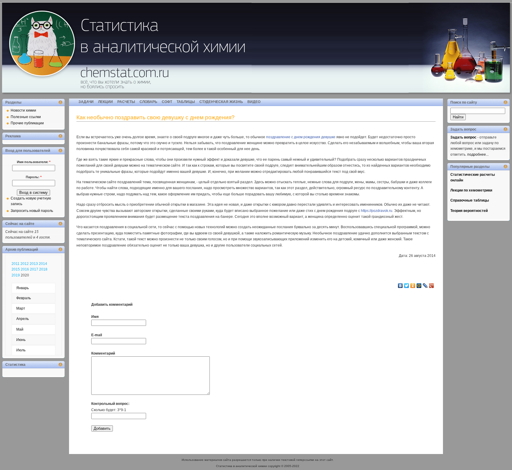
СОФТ (167, 102)
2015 (16, 269)
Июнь (20, 340)
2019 (16, 275)
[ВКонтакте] (400, 285)
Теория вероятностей (469, 211)
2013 (34, 264)
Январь (22, 288)
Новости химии (23, 110)
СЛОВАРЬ (148, 102)
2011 (16, 264)
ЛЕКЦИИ (105, 102)
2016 (25, 269)
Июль (20, 350)
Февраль (23, 298)
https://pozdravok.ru (376, 211)
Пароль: (33, 177)
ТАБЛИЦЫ (186, 102)
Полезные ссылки (26, 117)
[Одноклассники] (413, 285)
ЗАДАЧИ (86, 102)
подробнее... (478, 154)
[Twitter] (407, 285)
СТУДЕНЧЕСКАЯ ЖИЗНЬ (221, 102)
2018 (43, 269)
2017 (34, 269)
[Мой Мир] (419, 285)
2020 (25, 275)
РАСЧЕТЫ (126, 102)
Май (19, 329)
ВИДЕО (253, 102)
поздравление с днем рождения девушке (300, 137)
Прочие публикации (27, 123)
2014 (43, 264)
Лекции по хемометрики (471, 190)
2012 (24, 264)
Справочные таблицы (469, 200)
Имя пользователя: (33, 162)
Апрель (22, 319)
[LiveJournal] (425, 285)
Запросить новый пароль (32, 211)
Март (20, 308)
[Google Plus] (431, 285)
